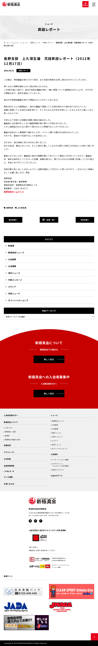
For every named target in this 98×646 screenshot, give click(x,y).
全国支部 (7, 445)
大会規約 (54, 454)
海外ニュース (14, 273)
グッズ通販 (8, 477)
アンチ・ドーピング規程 (60, 460)
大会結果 (12, 259)
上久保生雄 (21, 208)
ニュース (15, 42)
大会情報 (12, 266)
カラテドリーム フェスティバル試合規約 (60, 465)
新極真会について (11, 422)
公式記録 (7, 459)
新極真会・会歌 (10, 432)
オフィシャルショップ (18, 300)
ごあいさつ (9, 428)
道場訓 (7, 436)
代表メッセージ (15, 279)
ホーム (6, 42)
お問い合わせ (9, 484)
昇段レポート (48, 42)
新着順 (11, 245)
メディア (12, 286)
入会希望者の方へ (11, 415)
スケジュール (9, 452)
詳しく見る (49, 359)
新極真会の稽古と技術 (12, 440)
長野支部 (9, 208)
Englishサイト (57, 475)
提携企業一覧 (9, 471)
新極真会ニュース (16, 252)
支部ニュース (35, 42)
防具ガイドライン (58, 470)
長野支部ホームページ (14, 191)
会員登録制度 (9, 466)
